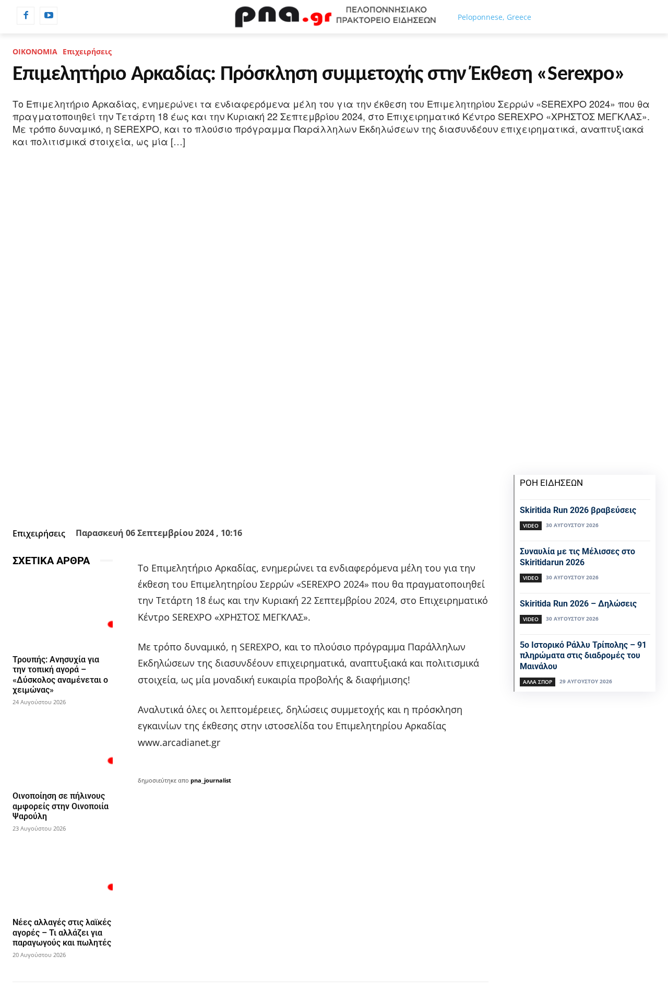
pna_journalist (210, 780)
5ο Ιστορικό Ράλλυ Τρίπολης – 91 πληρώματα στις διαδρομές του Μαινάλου (583, 656)
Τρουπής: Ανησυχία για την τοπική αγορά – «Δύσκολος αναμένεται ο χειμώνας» (60, 675)
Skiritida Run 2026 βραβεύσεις (578, 510)
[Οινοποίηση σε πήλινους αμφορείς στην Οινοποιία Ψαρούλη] (63, 749)
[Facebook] (25, 16)
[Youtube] (48, 16)
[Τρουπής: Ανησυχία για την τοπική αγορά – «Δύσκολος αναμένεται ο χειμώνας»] (63, 613)
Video (531, 525)
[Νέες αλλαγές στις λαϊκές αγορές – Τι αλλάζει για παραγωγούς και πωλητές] (63, 876)
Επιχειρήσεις (87, 51)
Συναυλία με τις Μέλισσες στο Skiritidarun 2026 (577, 556)
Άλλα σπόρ (537, 681)
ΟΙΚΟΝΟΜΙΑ (35, 51)
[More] (338, 497)
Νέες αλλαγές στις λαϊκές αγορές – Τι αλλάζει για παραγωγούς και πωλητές (62, 932)
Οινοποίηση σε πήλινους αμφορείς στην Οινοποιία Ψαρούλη (61, 806)
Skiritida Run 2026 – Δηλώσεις (578, 604)
